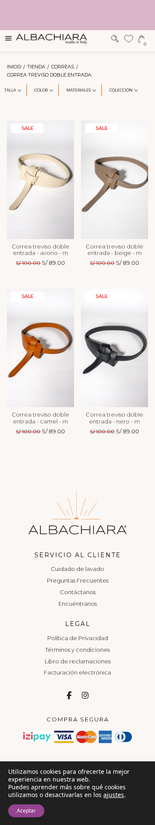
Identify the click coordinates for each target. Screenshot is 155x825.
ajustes (113, 795)
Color (41, 90)
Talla (10, 90)
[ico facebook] (69, 696)
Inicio (14, 66)
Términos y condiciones (77, 649)
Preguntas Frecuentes (77, 580)
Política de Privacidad (77, 638)
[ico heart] (128, 38)
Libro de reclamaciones (78, 661)
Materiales (78, 90)
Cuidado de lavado (77, 568)
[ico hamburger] (8, 38)
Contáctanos (78, 592)
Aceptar (26, 810)
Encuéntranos (78, 603)
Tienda (36, 66)
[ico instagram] (85, 696)
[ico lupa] (115, 38)
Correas (62, 66)
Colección (121, 90)
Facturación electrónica (77, 672)
